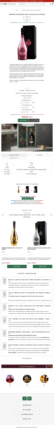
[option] (14, 244)
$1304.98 (33, 196)
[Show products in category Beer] (44, 379)
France (27, 21)
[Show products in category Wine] (10, 379)
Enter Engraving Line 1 (26, 100)
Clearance (25, 213)
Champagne (24, 22)
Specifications (14, 155)
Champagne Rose (32, 22)
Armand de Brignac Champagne (30, 93)
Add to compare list (34, 120)
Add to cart (23, 120)
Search (43, 4)
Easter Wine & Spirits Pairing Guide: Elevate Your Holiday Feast (30, 345)
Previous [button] (3, 371)
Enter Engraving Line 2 (27, 105)
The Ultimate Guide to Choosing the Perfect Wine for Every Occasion (30, 293)
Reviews (39, 155)
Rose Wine (18, 22)
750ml (31, 163)
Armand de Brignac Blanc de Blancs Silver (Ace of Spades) (39, 248)
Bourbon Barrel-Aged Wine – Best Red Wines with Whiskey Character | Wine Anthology (30, 332)
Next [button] (51, 371)
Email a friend (37, 120)
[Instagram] (29, 398)
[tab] (14, 155)
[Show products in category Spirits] (27, 379)
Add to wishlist (30, 120)
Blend (31, 171)
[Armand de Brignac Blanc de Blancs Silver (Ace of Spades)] (39, 233)
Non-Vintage (31, 167)
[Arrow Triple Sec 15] (29, 18)
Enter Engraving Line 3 (27, 109)
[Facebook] (24, 398)
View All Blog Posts (27, 358)
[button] (2, 215)
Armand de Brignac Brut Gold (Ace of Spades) (12, 248)
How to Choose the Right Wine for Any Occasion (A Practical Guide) (30, 280)
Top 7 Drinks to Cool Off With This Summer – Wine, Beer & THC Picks (30, 319)
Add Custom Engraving (26, 95)
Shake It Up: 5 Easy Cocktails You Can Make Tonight (29, 306)
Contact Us (14, 158)
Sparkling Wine (40, 22)
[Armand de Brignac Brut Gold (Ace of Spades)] (14, 233)
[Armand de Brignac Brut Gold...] (25, 18)
